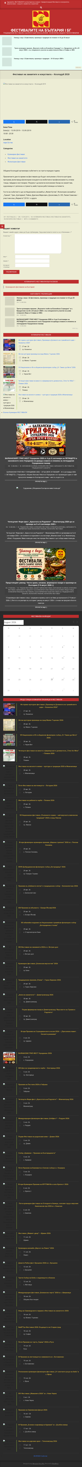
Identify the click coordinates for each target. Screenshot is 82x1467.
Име (5, 257)
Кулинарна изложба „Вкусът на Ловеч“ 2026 (36, 1248)
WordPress (55, 1464)
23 (73, 669)
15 (63, 658)
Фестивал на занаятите (17, 158)
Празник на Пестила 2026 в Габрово (33, 1085)
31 (52, 636)
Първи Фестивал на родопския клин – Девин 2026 (38, 1137)
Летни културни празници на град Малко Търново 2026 (39, 354)
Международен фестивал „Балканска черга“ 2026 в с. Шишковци (44, 1293)
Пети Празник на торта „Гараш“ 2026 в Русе (36, 1342)
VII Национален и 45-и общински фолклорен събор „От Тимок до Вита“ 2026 (46, 367)
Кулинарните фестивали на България (20, 287)
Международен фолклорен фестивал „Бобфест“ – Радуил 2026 (43, 1118)
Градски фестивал (27, 527)
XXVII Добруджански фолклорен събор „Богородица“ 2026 (41, 867)
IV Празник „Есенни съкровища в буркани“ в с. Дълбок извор (43, 1425)
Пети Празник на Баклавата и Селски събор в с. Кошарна (41, 1168)
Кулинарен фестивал (16, 154)
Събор (36, 592)
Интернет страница (6, 266)
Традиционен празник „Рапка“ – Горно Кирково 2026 (39, 980)
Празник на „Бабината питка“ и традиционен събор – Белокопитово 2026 (48, 886)
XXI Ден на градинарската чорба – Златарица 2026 (39, 1068)
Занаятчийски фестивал (43, 588)
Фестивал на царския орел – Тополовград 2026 (37, 1441)
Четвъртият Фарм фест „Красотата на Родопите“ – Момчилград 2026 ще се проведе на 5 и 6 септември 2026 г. (41, 523)
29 (63, 680)
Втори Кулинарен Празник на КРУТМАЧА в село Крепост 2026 (43, 1184)
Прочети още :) (41, 481)
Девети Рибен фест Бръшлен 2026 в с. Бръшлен (37, 1263)
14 (52, 658)
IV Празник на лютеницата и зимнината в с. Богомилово (41, 1357)
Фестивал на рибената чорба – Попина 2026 (36, 800)
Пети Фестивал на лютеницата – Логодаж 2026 (37, 786)
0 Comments (33, 219)
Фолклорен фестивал (16, 162)
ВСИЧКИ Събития (40, 1456)
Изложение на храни (29, 466)
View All (78, 67)
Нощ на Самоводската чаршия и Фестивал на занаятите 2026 (43, 1311)
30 (73, 680)
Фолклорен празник (39, 529)
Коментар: (7, 236)
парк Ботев (8, 142)
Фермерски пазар (25, 529)
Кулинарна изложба (57, 527)
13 (41, 658)
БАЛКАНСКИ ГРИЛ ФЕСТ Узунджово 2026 (35, 1053)
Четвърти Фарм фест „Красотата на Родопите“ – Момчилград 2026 (45, 1099)
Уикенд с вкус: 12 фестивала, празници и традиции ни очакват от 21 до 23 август (42, 37)
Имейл (6, 261)
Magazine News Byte (39, 1464)
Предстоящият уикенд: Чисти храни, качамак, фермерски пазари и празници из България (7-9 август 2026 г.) (41, 584)
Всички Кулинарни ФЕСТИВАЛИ (15, 412)
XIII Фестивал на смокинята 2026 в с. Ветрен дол (38, 947)
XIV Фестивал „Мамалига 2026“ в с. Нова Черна (37, 1393)
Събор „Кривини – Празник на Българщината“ (37, 1153)
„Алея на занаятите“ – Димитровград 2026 (35, 995)
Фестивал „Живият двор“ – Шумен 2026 (34, 1233)
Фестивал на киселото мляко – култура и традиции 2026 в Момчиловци (45, 395)
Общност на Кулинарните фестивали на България (45, 590)
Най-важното (59, 466)
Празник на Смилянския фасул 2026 (32, 1410)
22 (63, 669)
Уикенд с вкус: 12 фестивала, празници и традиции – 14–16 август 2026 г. (39, 58)
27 (41, 680)
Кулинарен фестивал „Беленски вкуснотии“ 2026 (38, 964)
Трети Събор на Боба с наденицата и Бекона (36, 1278)
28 (52, 679)
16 (73, 658)
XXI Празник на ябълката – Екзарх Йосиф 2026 (37, 908)
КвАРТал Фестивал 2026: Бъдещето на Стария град (39, 1327)
